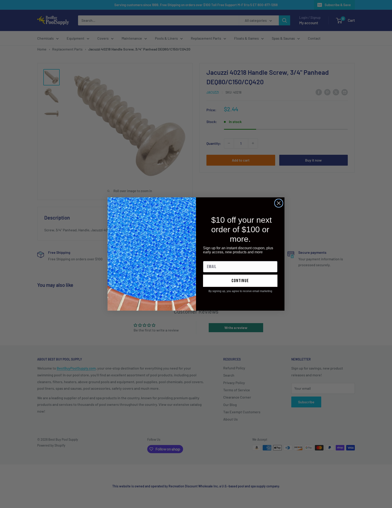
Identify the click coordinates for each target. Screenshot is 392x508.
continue (240, 280)
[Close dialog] (279, 203)
